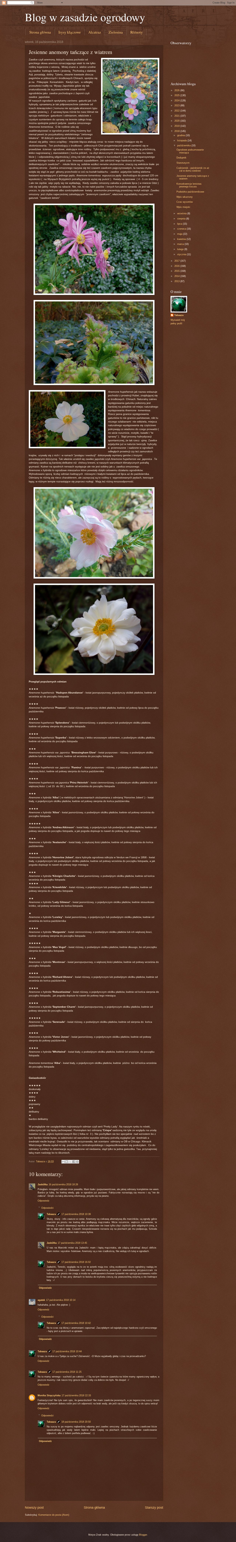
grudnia (181, 135)
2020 (177, 120)
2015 (177, 271)
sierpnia (181, 218)
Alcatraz (94, 32)
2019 (177, 126)
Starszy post (154, 1507)
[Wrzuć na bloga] (67, 1162)
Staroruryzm (183, 162)
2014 (177, 276)
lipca (180, 223)
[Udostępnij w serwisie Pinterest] (77, 1162)
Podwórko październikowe (190, 191)
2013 (177, 281)
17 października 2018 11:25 (66, 1371)
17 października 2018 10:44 (67, 1351)
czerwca (182, 228)
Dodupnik (181, 157)
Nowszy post (34, 1507)
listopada (182, 140)
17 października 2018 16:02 (76, 1262)
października (184, 145)
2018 (177, 131)
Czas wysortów (184, 201)
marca (181, 244)
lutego (180, 249)
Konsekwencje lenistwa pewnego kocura (188, 185)
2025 (177, 95)
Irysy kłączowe (69, 32)
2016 (177, 266)
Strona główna (40, 32)
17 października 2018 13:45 (72, 1242)
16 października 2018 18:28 (63, 1184)
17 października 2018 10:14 (60, 1300)
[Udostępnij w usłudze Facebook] (74, 1162)
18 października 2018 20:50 (76, 1421)
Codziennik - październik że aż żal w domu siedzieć (192, 169)
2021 (177, 115)
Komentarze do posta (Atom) (53, 1514)
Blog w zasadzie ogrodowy (85, 17)
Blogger (143, 1534)
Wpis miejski (183, 207)
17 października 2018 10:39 (76, 1214)
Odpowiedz (43, 1200)
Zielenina (116, 32)
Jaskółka (43, 1184)
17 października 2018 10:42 (76, 1323)
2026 (177, 90)
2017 (177, 260)
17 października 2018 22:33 (76, 1395)
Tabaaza (51, 1214)
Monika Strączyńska (49, 1395)
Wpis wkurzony (184, 196)
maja (180, 234)
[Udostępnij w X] (70, 1162)
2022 (177, 110)
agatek (41, 1300)
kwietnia (182, 239)
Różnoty (136, 32)
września (182, 213)
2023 (177, 105)
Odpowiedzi (47, 1207)
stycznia (182, 254)
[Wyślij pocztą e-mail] (63, 1162)
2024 (177, 100)
